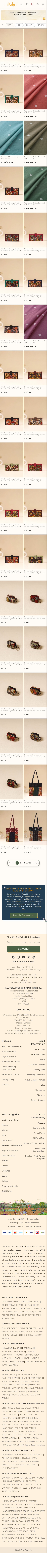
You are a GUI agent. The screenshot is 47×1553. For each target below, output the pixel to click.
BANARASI (13, 1365)
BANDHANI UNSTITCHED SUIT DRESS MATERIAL (23, 1441)
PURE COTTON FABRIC (32, 1378)
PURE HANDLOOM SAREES (14, 1455)
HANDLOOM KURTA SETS (13, 1504)
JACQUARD (7, 1351)
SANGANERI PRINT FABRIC (14, 1391)
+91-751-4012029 (14, 1031)
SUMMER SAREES (28, 1328)
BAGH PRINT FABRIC (11, 1378)
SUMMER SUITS (25, 1332)
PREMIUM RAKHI (26, 1305)
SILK (27, 1361)
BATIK (17, 1358)
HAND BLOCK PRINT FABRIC (14, 1385)
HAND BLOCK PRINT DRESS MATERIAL (19, 1428)
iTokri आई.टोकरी (18, 1219)
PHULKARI (18, 1355)
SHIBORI (26, 1358)
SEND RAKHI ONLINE (30, 1302)
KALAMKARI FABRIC (33, 1388)
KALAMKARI (7, 1348)
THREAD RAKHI (25, 1308)
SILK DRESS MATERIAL (29, 1438)
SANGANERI (19, 1351)
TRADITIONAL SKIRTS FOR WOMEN (17, 1538)
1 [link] (17, 863)
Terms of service (32, 1223)
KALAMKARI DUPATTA (22, 1484)
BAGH (21, 1361)
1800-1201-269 (20, 1020)
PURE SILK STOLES (10, 1491)
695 (29, 863)
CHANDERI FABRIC (31, 1381)
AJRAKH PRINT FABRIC (28, 1375)
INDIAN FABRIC (9, 1375)
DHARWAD (7, 1355)
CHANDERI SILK (32, 1355)
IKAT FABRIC (16, 1388)
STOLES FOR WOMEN (34, 1478)
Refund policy (33, 1219)
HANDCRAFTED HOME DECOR (15, 1511)
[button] (3, 4)
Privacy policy (16, 1223)
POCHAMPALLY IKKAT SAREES (24, 1465)
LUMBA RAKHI (26, 1312)
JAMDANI (31, 1351)
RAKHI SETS (39, 1308)
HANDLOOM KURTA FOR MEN (25, 1521)
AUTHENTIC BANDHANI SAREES (16, 1458)
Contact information (33, 1226)
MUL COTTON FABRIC (11, 1381)
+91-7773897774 (23, 1025)
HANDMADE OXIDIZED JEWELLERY (17, 1531)
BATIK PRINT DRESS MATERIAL (26, 1425)
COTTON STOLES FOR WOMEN (26, 1488)
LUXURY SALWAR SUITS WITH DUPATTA (19, 1501)
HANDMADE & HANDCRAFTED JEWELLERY (21, 1524)
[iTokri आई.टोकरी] (12, 4)
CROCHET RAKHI (9, 1305)
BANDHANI (29, 1348)
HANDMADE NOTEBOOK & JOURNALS (19, 1535)
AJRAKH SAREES (35, 1455)
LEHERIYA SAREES (10, 1468)
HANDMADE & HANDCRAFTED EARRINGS (20, 1528)
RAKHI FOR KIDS (10, 1312)
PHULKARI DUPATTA (12, 1481)
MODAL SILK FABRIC (20, 1395)
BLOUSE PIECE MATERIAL (31, 1541)
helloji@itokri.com (34, 1033)
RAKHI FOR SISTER (25, 1315)
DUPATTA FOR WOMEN (12, 1478)
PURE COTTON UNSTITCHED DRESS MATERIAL (24, 1445)
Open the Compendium (23, 915)
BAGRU (13, 1361)
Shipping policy (14, 1226)
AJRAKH (18, 1348)
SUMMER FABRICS (10, 1328)
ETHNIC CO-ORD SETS (25, 1508)
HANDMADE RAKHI (10, 1302)
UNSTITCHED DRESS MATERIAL (16, 1408)
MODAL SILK (7, 1358)
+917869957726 (22, 1015)
